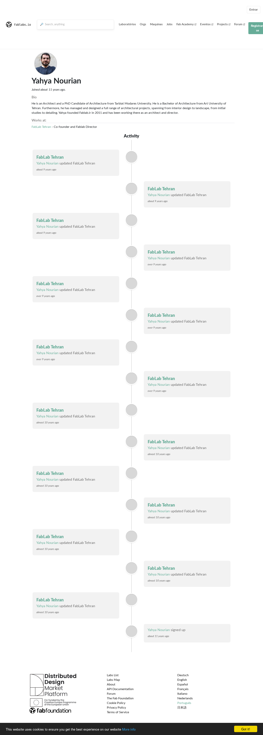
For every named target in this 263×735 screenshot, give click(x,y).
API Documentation (120, 689)
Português (184, 703)
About (111, 684)
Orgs (143, 24)
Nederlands (185, 698)
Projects (222, 24)
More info (129, 729)
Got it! (245, 729)
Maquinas (156, 24)
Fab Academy (185, 24)
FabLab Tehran (41, 126)
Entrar (253, 9)
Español (182, 684)
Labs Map (113, 679)
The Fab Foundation (120, 698)
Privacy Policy (116, 707)
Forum (238, 24)
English (182, 679)
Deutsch (183, 675)
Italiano (182, 693)
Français (182, 689)
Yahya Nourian (47, 163)
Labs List (113, 675)
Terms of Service (118, 712)
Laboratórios (127, 24)
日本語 (182, 707)
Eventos (205, 24)
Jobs (170, 24)
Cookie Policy (116, 703)
